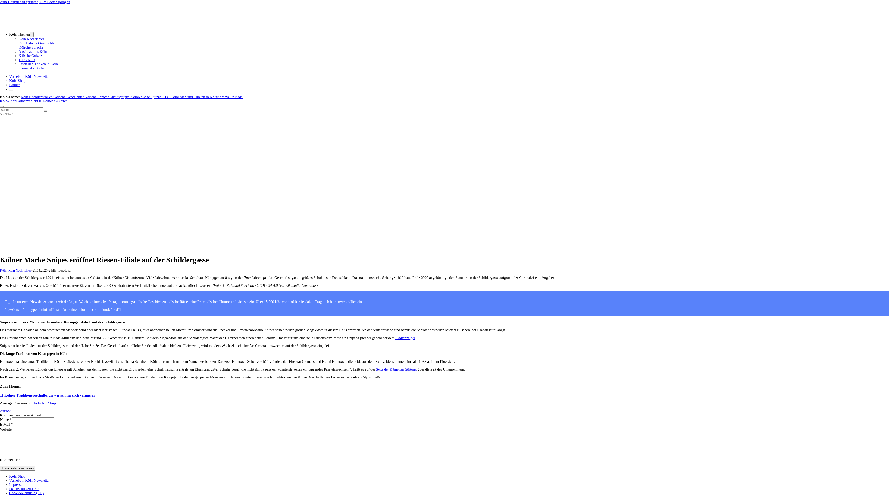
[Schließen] (11, 90)
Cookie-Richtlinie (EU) (26, 493)
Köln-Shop (8, 101)
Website (6, 429)
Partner (14, 85)
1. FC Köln (27, 60)
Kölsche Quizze (30, 56)
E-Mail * (6, 424)
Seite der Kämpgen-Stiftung (396, 369)
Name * (6, 420)
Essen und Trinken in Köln (38, 64)
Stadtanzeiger (405, 338)
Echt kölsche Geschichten (37, 43)
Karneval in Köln (31, 68)
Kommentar (10, 460)
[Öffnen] (2, 106)
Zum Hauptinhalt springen (19, 2)
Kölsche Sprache (31, 47)
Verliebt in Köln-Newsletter (29, 76)
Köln (3, 270)
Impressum (17, 485)
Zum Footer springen (54, 2)
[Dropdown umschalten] (32, 34)
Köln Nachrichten (32, 39)
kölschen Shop (45, 403)
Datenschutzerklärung (25, 489)
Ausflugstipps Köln (33, 51)
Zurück (5, 411)
